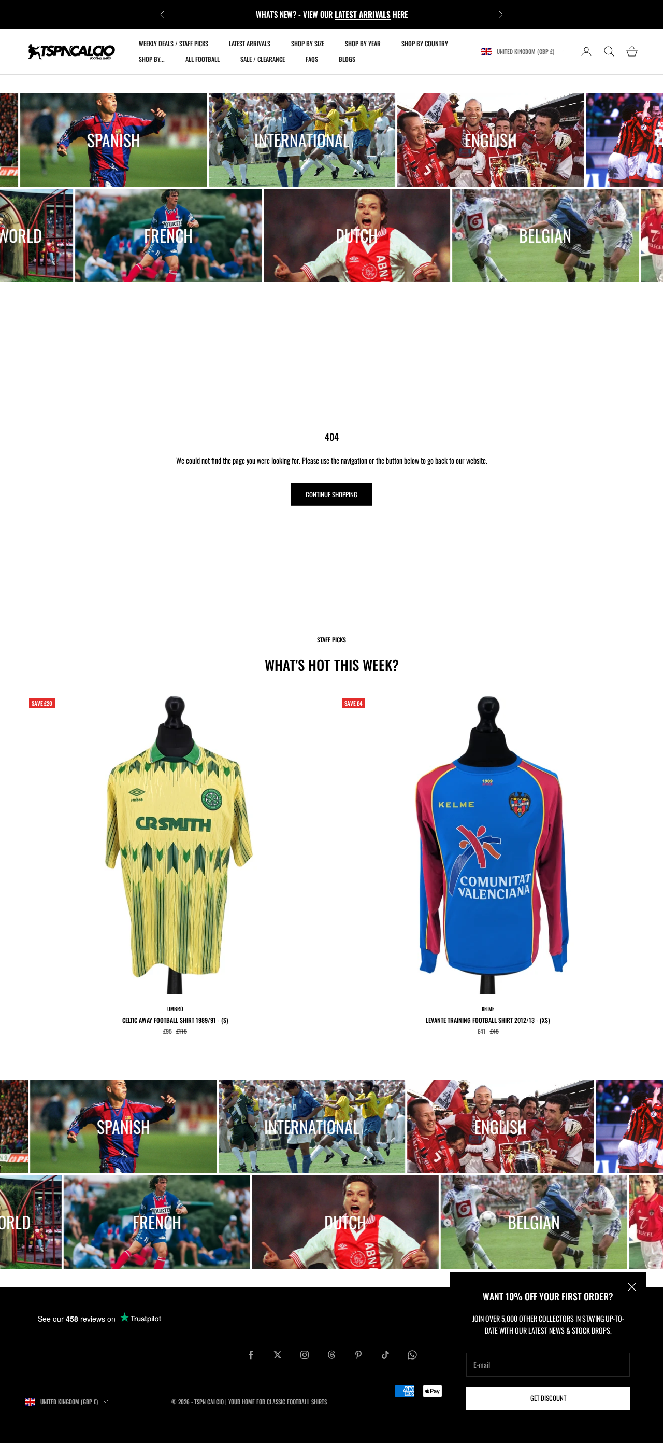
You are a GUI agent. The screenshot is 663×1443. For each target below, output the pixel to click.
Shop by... (152, 58)
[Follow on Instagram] (304, 1355)
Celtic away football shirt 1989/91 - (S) (175, 1020)
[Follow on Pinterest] (358, 1355)
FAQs (312, 58)
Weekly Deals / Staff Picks (173, 43)
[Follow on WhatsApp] (412, 1355)
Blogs (347, 58)
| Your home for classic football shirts (276, 1401)
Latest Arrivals (249, 43)
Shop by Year (363, 43)
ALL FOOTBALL (202, 58)
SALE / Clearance (262, 58)
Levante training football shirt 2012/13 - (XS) (488, 1020)
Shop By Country (424, 43)
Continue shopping (331, 494)
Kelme (488, 1009)
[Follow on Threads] (331, 1355)
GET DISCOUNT (548, 1398)
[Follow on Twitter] (277, 1355)
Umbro (175, 1009)
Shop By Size (307, 43)
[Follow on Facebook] (251, 1355)
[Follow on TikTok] (385, 1355)
